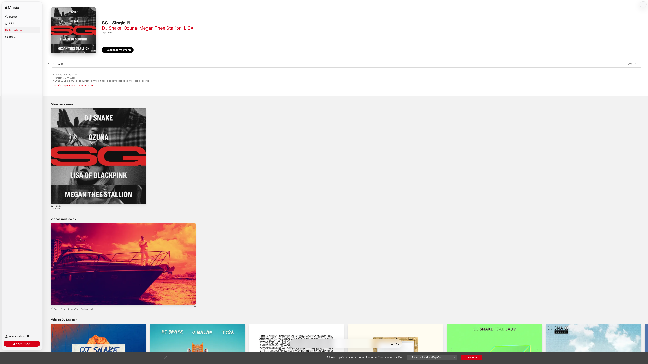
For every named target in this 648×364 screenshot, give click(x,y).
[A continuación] (392, 343)
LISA (189, 28)
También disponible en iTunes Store (71, 85)
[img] (12, 8)
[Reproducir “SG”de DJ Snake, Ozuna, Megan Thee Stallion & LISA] (54, 63)
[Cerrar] (165, 357)
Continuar (472, 357)
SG (52, 306)
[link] (64, 320)
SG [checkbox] (58, 63)
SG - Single (56, 109)
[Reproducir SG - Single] (54, 199)
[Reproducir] (54, 300)
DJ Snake (111, 28)
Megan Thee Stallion (160, 28)
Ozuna (130, 28)
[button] (22, 17)
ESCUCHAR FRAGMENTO (623, 64)
